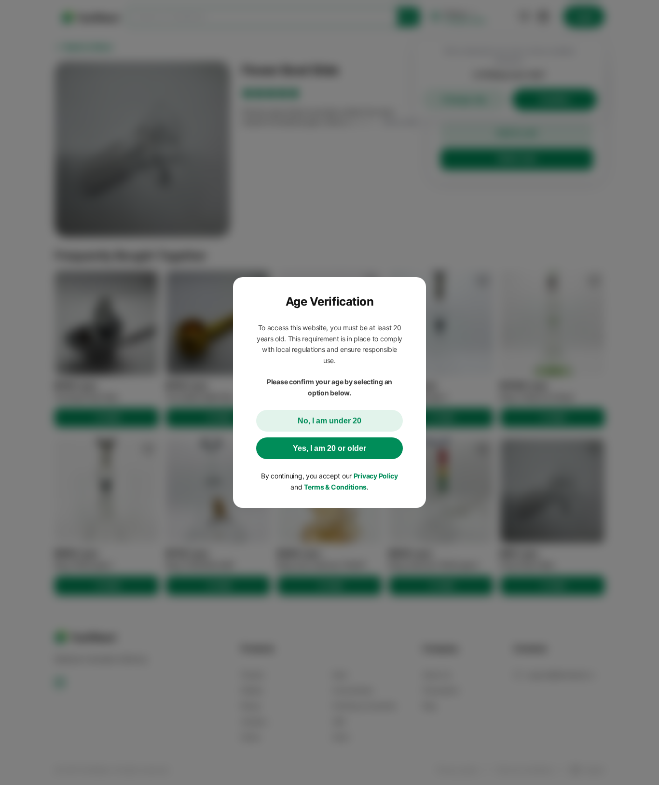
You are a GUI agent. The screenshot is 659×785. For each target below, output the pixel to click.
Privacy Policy (376, 476)
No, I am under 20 (329, 421)
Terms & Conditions (335, 487)
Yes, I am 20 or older (329, 448)
